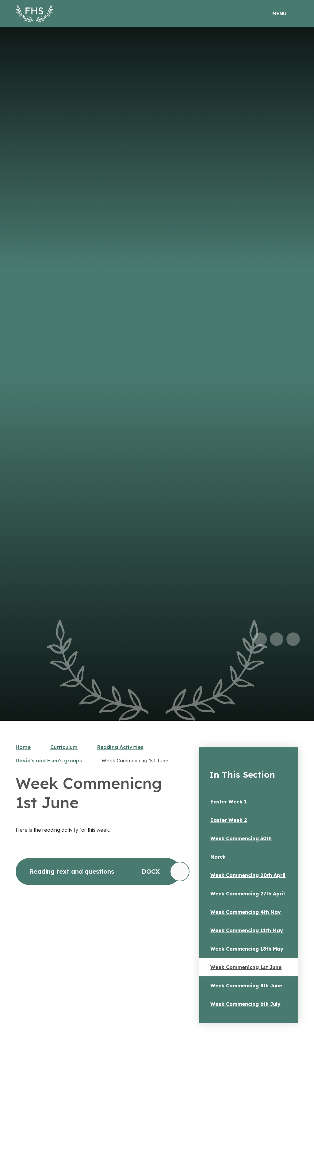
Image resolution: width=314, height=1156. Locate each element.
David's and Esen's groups (49, 760)
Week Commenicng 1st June (134, 760)
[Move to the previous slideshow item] (260, 639)
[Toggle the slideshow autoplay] (293, 639)
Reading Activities (120, 747)
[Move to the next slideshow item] (276, 639)
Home (23, 747)
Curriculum (64, 747)
